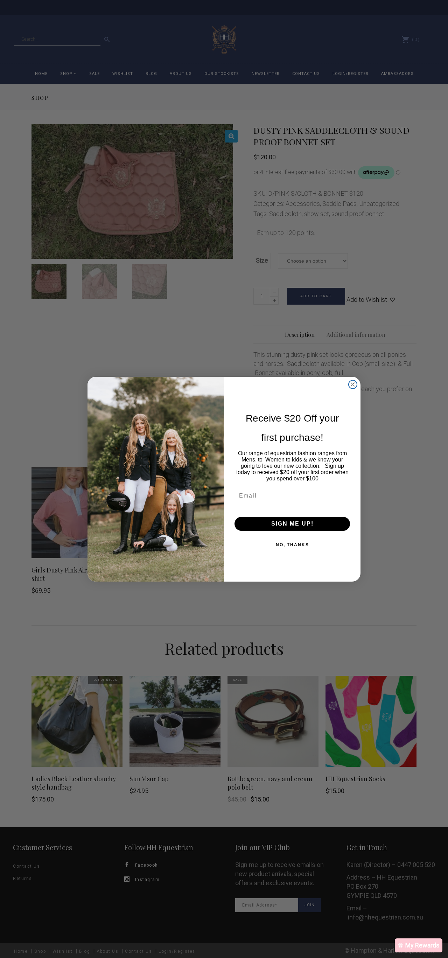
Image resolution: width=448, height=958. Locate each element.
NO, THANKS (292, 544)
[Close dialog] (353, 384)
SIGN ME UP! (292, 524)
